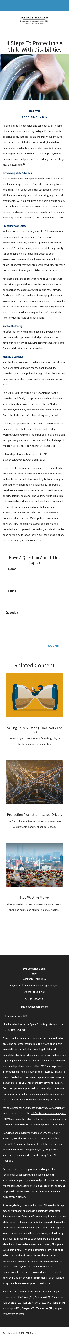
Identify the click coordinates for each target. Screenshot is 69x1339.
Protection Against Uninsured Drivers (34, 814)
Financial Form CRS (17, 1016)
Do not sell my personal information (45, 1124)
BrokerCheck (18, 1030)
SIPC (12, 1144)
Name (12, 569)
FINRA (6, 1144)
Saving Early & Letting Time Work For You (34, 730)
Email (12, 591)
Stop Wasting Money (35, 897)
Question (12, 612)
